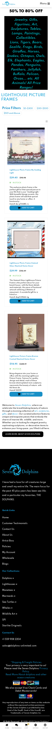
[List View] (47, 121)
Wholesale (8, 558)
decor (15, 414)
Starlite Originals (12, 626)
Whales (6, 608)
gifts (4, 414)
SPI (4, 620)
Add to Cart (28, 208)
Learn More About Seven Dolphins (22, 434)
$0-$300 (28, 108)
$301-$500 (42, 108)
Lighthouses (8, 584)
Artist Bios (8, 541)
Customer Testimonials (14, 523)
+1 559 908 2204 (11, 639)
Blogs (5, 564)
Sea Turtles (8, 602)
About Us (7, 535)
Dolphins (7, 578)
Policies (6, 546)
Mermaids (7, 596)
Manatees (7, 590)
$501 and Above (12, 113)
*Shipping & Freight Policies (26, 662)
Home (5, 518)
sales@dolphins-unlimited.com (19, 646)
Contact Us (8, 529)
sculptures (44, 411)
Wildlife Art (8, 614)
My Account (8, 552)
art (36, 411)
